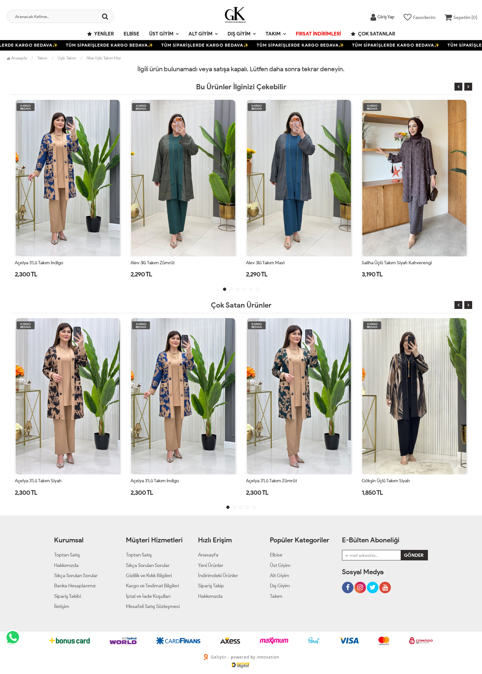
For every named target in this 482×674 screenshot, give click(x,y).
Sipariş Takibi (67, 596)
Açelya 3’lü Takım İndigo (39, 481)
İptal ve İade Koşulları (148, 596)
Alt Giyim (200, 34)
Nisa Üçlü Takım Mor (104, 57)
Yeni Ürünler (210, 565)
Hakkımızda (66, 565)
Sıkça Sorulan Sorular (76, 575)
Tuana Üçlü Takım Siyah (385, 481)
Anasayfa (18, 57)
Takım (273, 34)
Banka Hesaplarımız (75, 586)
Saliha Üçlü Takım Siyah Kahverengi (281, 263)
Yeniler (103, 34)
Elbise (131, 34)
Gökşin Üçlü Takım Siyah (270, 481)
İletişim (61, 606)
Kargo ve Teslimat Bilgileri (152, 586)
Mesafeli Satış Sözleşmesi (153, 606)
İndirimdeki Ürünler (218, 575)
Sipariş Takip (211, 586)
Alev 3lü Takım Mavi (150, 263)
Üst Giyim (161, 34)
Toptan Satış (67, 555)
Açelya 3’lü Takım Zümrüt (156, 481)
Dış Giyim (239, 34)
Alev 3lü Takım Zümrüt (37, 263)
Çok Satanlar (376, 34)
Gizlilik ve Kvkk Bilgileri (149, 575)
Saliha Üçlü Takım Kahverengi (391, 263)
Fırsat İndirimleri (318, 34)
